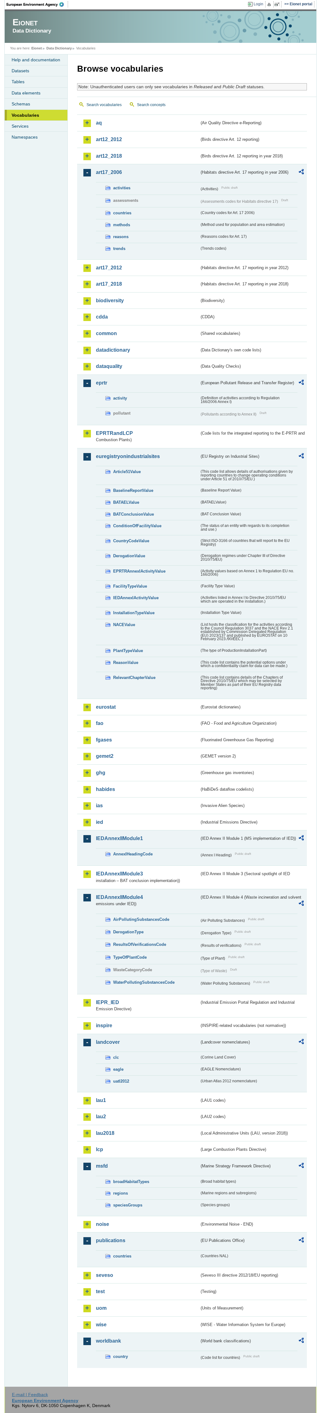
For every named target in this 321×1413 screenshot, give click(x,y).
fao (99, 723)
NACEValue (124, 624)
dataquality (109, 366)
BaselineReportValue (133, 490)
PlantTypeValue (128, 650)
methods (121, 224)
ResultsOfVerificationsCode (139, 944)
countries (122, 213)
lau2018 (105, 1133)
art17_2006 (109, 172)
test (100, 1291)
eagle (118, 1069)
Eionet (36, 48)
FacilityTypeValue (130, 586)
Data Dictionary (59, 48)
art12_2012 (109, 139)
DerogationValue (129, 555)
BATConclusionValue (133, 514)
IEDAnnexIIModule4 (119, 897)
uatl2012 (121, 1081)
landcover (108, 1042)
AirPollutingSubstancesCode (141, 919)
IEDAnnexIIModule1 (119, 838)
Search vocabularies (104, 105)
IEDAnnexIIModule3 (119, 873)
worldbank (108, 1341)
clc (116, 1057)
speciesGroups (127, 1205)
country (120, 1356)
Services (20, 126)
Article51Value (127, 471)
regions (120, 1193)
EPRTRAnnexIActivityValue (139, 571)
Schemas (21, 103)
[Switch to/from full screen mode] (278, 4)
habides (105, 789)
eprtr (101, 382)
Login (258, 4)
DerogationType (128, 932)
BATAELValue (126, 502)
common (106, 333)
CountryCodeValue (131, 540)
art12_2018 (109, 156)
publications (110, 1240)
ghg (100, 772)
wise (101, 1324)
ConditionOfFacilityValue (137, 525)
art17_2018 (109, 284)
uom (101, 1308)
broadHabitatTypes (131, 1181)
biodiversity (110, 300)
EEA (37, 4)
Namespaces (25, 137)
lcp (99, 1149)
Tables (18, 81)
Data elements (26, 92)
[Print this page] (270, 4)
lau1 (101, 1100)
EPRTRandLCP (114, 433)
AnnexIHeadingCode (133, 854)
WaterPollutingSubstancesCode (144, 982)
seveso (104, 1275)
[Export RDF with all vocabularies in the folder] (301, 172)
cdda (102, 316)
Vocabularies (25, 115)
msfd (102, 1166)
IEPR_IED (107, 1002)
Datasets (20, 70)
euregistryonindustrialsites (128, 456)
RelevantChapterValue (134, 677)
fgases (104, 739)
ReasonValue (125, 662)
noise (102, 1224)
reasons (121, 236)
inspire (104, 1025)
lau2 (101, 1116)
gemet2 (104, 756)
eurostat (106, 707)
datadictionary (113, 350)
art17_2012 (109, 267)
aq (99, 122)
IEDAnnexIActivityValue (136, 597)
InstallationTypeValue (134, 612)
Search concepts (151, 105)
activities (121, 188)
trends (119, 248)
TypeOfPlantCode (130, 957)
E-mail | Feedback (30, 1394)
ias (99, 805)
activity (120, 398)
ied (99, 822)
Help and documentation (36, 59)
